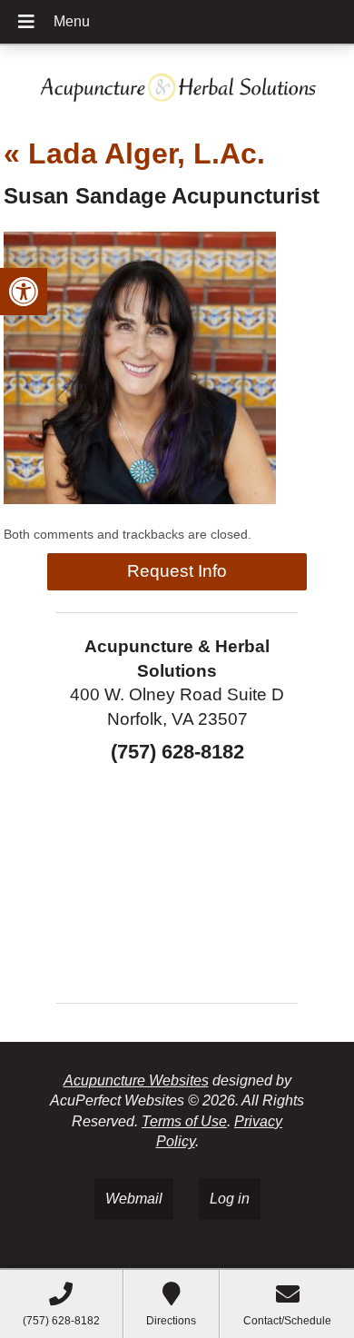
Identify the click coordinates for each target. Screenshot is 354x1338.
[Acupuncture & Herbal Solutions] (177, 84)
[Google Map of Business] (177, 877)
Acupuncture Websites (136, 1080)
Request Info (177, 570)
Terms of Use (184, 1121)
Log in (230, 1198)
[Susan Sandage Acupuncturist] (140, 499)
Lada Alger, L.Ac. (134, 153)
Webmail (133, 1198)
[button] (23, 291)
